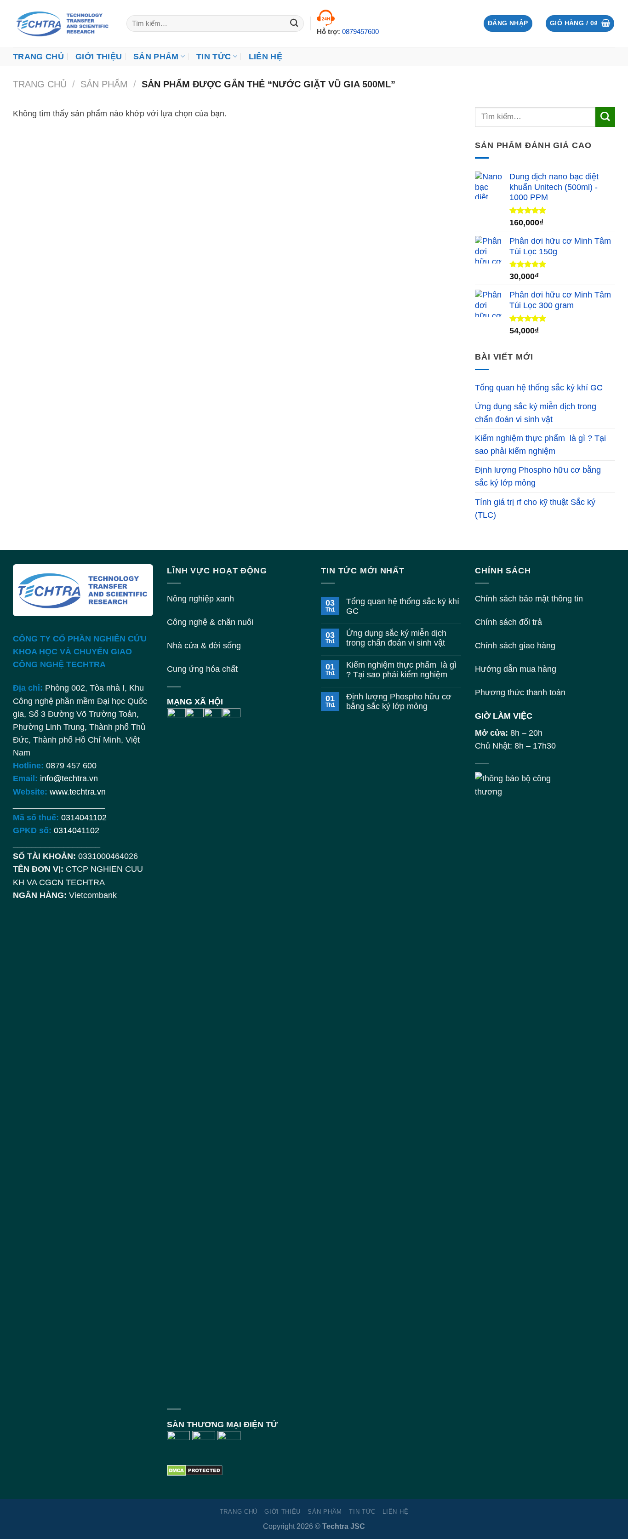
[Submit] (294, 23)
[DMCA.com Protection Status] (195, 1470)
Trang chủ (38, 56)
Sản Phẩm (156, 56)
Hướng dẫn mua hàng (515, 669)
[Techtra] (63, 23)
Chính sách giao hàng (515, 645)
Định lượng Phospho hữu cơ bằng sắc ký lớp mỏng (538, 476)
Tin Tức (213, 56)
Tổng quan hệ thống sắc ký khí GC (539, 387)
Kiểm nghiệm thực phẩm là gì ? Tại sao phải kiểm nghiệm (540, 445)
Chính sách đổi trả (508, 622)
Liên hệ (265, 56)
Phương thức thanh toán (520, 692)
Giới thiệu (98, 56)
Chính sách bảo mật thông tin (529, 598)
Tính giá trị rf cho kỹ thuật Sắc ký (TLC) (535, 509)
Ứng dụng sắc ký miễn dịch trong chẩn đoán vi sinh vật (535, 413)
